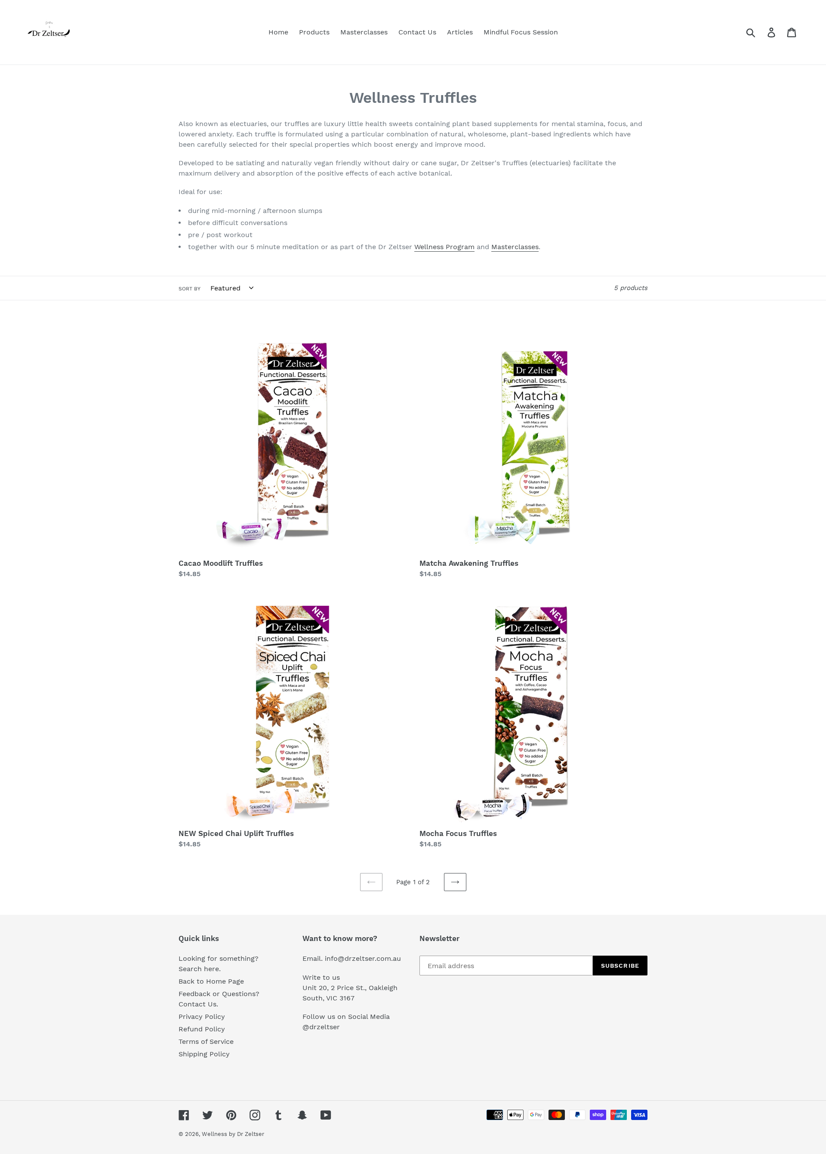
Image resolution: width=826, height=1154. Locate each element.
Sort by (189, 289)
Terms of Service (206, 1041)
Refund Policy (202, 1029)
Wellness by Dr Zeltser (233, 1134)
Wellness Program (444, 247)
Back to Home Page (211, 981)
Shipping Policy (204, 1054)
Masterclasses (515, 247)
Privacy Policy (202, 1016)
